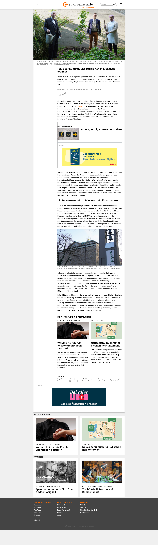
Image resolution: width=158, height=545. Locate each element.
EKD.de (83, 507)
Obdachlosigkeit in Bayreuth (49, 486)
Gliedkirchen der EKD (88, 510)
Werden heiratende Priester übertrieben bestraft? (69, 346)
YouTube (37, 510)
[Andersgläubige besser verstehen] (68, 134)
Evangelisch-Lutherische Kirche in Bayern (108, 381)
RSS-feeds (61, 505)
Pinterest (38, 512)
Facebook (38, 505)
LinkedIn (37, 520)
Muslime (91, 381)
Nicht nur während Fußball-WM (97, 486)
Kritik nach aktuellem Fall (69, 321)
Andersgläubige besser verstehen (101, 129)
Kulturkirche (82, 381)
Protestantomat (63, 510)
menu (37, 4)
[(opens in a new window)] (89, 157)
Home (59, 94)
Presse (74, 526)
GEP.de (83, 505)
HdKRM (79, 106)
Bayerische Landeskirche (65, 379)
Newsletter (61, 507)
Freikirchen (84, 512)
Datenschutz (82, 526)
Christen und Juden (89, 379)
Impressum (90, 526)
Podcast (60, 512)
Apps (59, 515)
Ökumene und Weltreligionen (92, 89)
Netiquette (67, 526)
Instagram (38, 507)
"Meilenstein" (97, 321)
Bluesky (37, 515)
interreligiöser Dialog (104, 379)
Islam (66, 381)
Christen (78, 379)
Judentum (73, 381)
